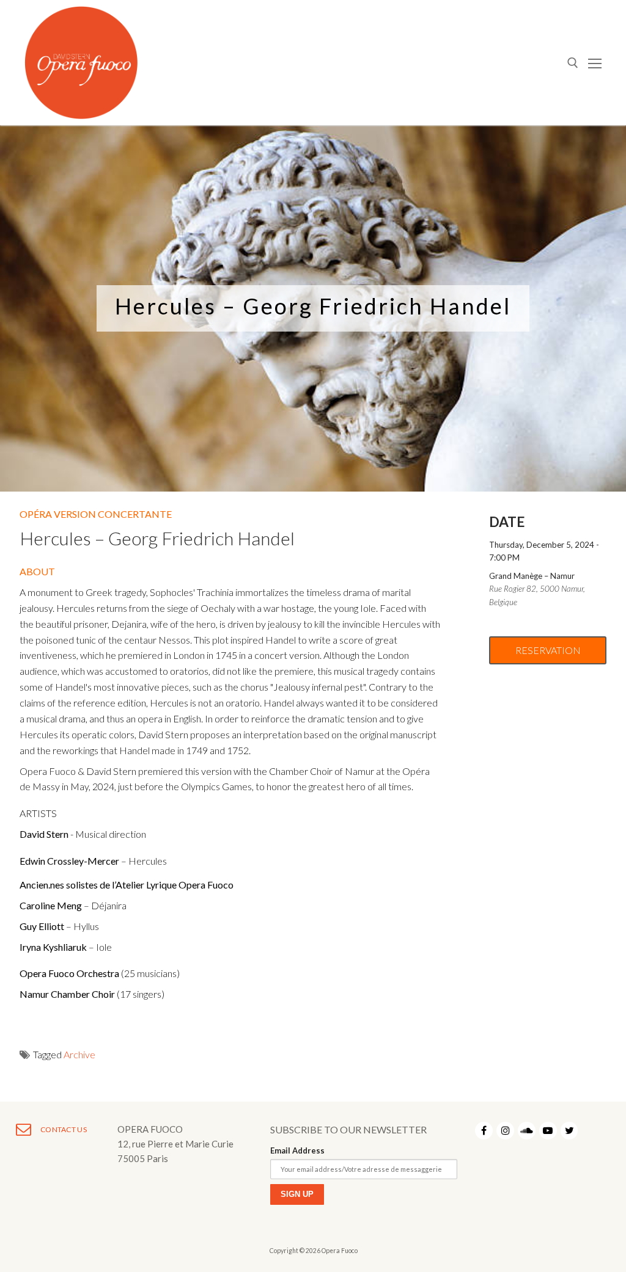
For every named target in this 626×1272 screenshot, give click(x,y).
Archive (79, 1054)
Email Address (297, 1150)
